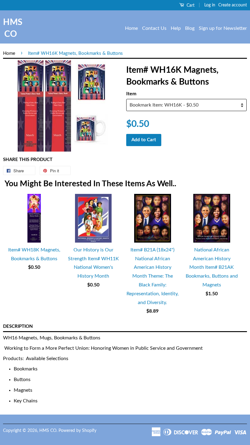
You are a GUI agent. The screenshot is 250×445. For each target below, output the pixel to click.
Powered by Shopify (77, 431)
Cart (190, 5)
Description (18, 326)
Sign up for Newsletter (223, 28)
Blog (190, 28)
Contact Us (154, 28)
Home (131, 28)
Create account (232, 5)
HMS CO (10, 28)
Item (131, 93)
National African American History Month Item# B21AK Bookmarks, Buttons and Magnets (212, 267)
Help (176, 28)
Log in (209, 5)
